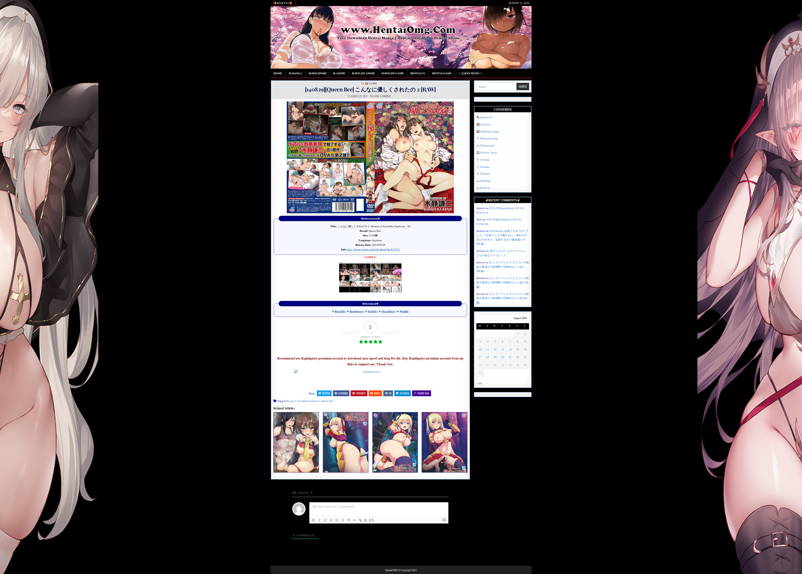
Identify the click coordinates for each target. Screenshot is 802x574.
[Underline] (325, 520)
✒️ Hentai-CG (484, 117)
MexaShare (388, 311)
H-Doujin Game (393, 73)
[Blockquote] (349, 520)
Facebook (343, 393)
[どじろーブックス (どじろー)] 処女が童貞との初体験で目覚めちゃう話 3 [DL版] (502, 266)
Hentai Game (442, 73)
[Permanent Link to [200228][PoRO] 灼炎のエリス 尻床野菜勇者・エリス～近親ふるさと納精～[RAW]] (395, 442)
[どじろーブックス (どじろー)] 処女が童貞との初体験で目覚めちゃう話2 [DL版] (502, 282)
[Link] (360, 520)
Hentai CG (417, 73)
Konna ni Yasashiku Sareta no (303, 401)
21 (510, 357)
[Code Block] (354, 520)
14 (510, 349)
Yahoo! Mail (423, 393)
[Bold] (313, 520)
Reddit (377, 393)
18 (487, 357)
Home (278, 73)
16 (525, 349)
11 (487, 349)
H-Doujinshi (317, 73)
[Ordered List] (337, 520)
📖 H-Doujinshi (485, 145)
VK (390, 393)
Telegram (404, 393)
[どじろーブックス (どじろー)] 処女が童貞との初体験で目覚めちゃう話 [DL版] (502, 298)
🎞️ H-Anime (371, 83)
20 (502, 357)
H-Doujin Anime (363, 73)
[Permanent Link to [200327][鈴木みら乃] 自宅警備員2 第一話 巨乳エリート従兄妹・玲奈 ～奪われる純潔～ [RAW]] (296, 442)
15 (517, 349)
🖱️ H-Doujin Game (487, 138)
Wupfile (404, 311)
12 (495, 349)
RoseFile (340, 311)
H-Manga (295, 73)
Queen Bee (327, 401)
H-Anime (339, 73)
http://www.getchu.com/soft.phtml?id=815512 (373, 249)
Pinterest (361, 393)
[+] (371, 519)
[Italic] (319, 520)
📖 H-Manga (483, 181)
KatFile (372, 311)
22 (517, 357)
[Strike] (331, 520)
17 (480, 357)
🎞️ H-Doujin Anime (487, 131)
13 (502, 349)
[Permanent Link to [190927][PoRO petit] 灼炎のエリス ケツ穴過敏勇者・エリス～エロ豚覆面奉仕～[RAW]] (345, 442)
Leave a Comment (382, 96)
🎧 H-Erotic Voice (486, 152)
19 (495, 357)
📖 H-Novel (483, 188)
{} (365, 519)
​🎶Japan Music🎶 (470, 73)
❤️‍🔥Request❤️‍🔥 (283, 3)
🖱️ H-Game (483, 159)
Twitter (326, 393)
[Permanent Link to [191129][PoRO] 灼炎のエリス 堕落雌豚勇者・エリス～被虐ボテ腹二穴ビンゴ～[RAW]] (444, 442)
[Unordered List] (343, 520)
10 (480, 349)
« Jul (479, 383)
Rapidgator (356, 311)
